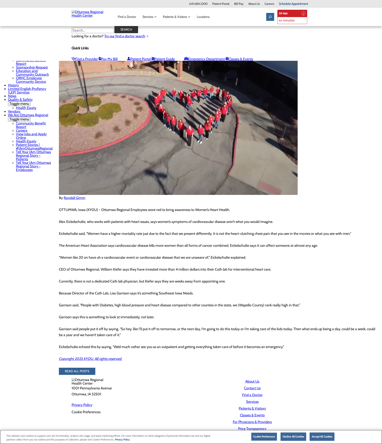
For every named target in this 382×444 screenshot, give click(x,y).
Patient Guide (164, 59)
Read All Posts (77, 371)
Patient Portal (220, 3)
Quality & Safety (20, 101)
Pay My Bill (109, 59)
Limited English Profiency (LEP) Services (27, 91)
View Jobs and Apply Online (31, 136)
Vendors (14, 111)
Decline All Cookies (293, 436)
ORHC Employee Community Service (31, 80)
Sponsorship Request (32, 67)
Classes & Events (240, 59)
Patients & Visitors (175, 17)
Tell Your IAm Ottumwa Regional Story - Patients (33, 155)
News (12, 96)
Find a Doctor (127, 17)
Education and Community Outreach (32, 73)
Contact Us (252, 388)
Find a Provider (86, 59)
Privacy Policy (82, 405)
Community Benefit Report (31, 62)
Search (126, 29)
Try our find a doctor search (124, 36)
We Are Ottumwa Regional (28, 117)
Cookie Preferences (264, 436)
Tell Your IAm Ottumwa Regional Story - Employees (33, 166)
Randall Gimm (74, 198)
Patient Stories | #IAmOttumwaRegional (34, 147)
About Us (254, 3)
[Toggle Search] (270, 17)
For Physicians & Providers (252, 422)
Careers (269, 3)
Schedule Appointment (293, 3)
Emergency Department (206, 59)
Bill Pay (239, 3)
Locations (203, 17)
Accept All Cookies (322, 436)
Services (148, 17)
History (13, 85)
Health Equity (26, 108)
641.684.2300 (198, 3)
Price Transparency (252, 428)
